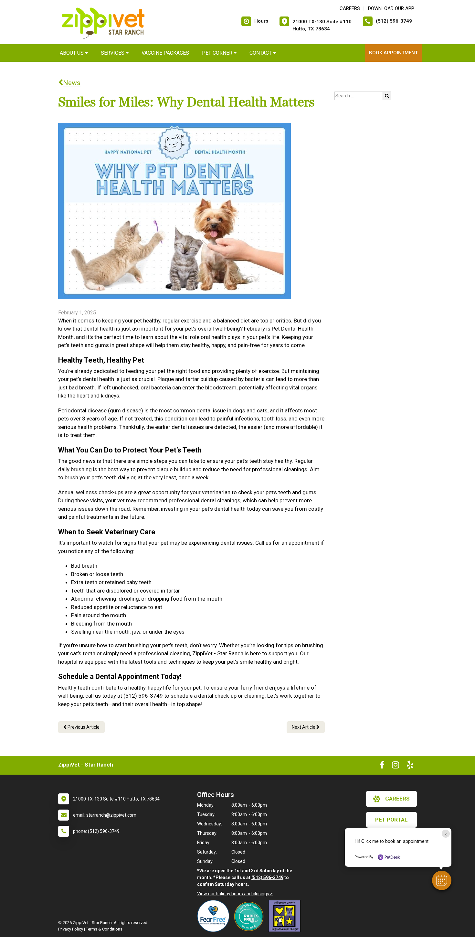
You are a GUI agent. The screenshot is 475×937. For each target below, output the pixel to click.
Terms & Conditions (104, 929)
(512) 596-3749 (267, 877)
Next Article (304, 727)
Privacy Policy (70, 929)
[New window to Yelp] (410, 766)
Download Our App (391, 8)
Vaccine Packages (165, 53)
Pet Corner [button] (218, 53)
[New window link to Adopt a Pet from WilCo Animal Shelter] (286, 916)
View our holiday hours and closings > (235, 893)
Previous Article (83, 727)
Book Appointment (393, 53)
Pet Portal (391, 819)
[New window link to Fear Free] (215, 916)
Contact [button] (261, 53)
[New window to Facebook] (382, 766)
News (71, 83)
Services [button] (113, 53)
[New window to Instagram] (395, 766)
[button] (441, 880)
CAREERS (350, 8)
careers (397, 798)
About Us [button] (72, 53)
